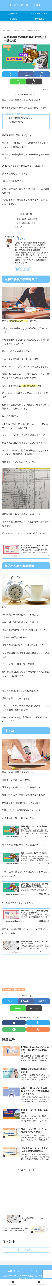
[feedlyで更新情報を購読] (24, 269)
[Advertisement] (26, 1190)
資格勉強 (20, 989)
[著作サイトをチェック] (17, 269)
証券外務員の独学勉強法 (27, 219)
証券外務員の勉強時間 (26, 223)
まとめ (19, 227)
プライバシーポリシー (38, 1271)
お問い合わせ (13, 1271)
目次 (22, 214)
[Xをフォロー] (20, 269)
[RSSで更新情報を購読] (28, 269)
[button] (34, 81)
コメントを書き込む (26, 1250)
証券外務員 (9, 989)
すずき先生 (20, 239)
